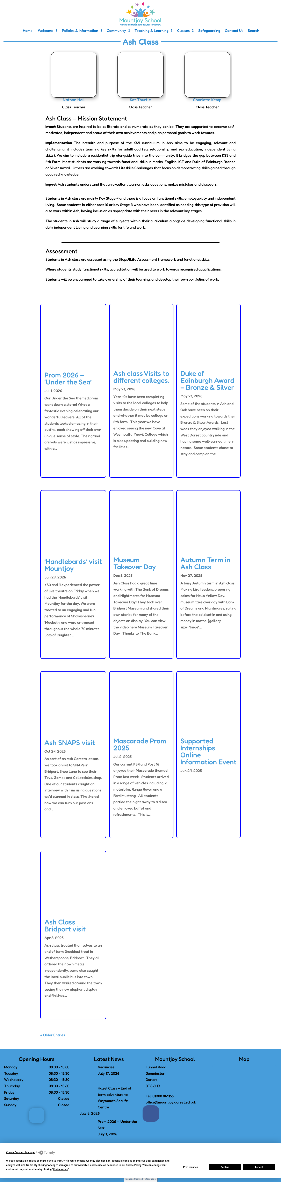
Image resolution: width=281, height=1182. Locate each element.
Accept (259, 1167)
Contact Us (234, 31)
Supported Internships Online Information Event (208, 751)
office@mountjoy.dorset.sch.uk (171, 1102)
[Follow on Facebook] (151, 1113)
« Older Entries (52, 1035)
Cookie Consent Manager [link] (20, 1152)
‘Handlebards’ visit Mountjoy (73, 564)
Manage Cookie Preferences (140, 1179)
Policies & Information (80, 31)
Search (253, 31)
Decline (225, 1167)
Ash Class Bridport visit (65, 925)
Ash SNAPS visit (69, 742)
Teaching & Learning (151, 31)
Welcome (45, 31)
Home (27, 31)
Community (116, 31)
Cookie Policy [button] (133, 1165)
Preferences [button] (60, 1169)
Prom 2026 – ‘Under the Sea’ (68, 378)
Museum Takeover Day (134, 563)
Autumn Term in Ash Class (205, 563)
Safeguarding (209, 31)
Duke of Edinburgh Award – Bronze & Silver (207, 380)
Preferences (190, 1167)
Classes (183, 31)
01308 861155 (163, 1096)
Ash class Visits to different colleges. (141, 376)
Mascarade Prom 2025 (139, 744)
